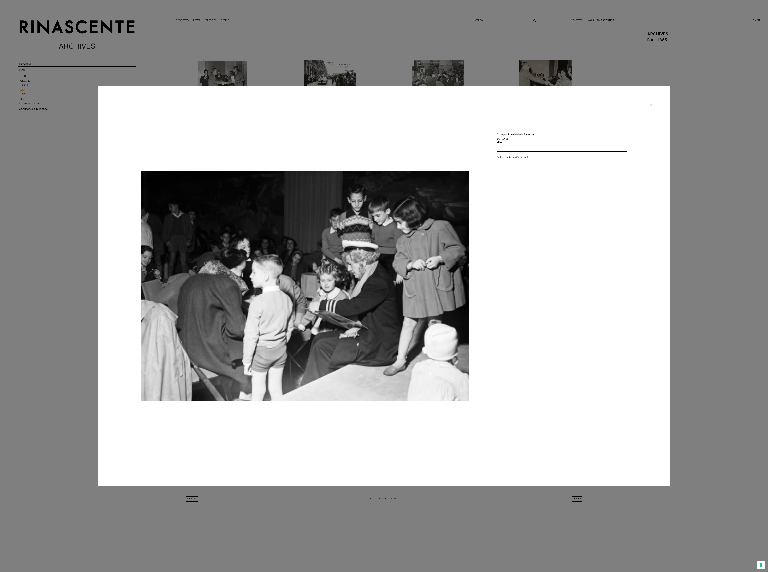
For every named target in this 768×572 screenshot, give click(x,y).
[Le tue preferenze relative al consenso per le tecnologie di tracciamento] (761, 565)
